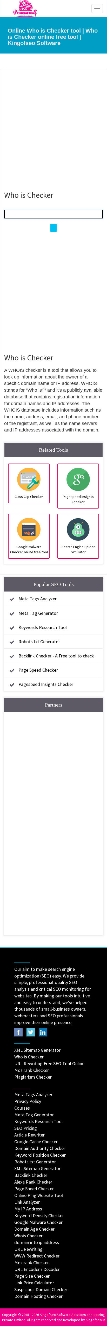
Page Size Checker (32, 1276)
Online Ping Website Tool (38, 1195)
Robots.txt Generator (39, 642)
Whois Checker (28, 1236)
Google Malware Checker (38, 1222)
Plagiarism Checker (33, 1077)
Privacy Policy (27, 1101)
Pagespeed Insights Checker (45, 684)
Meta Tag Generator (38, 613)
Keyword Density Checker (39, 1215)
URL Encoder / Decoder (37, 1269)
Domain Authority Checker (39, 1148)
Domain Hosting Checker (38, 1296)
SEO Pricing (25, 1128)
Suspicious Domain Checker (40, 1289)
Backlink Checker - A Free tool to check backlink (50, 660)
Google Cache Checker (36, 1142)
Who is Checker (29, 1057)
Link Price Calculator (34, 1283)
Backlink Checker (30, 1175)
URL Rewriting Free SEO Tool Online (49, 1063)
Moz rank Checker (31, 1070)
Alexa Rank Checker (33, 1182)
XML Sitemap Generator (37, 1050)
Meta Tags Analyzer (37, 599)
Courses (22, 1108)
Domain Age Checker (34, 1229)
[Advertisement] (53, 127)
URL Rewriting (28, 1249)
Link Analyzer (27, 1202)
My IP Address (28, 1209)
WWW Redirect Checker (36, 1256)
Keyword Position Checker (40, 1155)
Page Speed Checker (38, 670)
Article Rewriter (29, 1135)
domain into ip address (36, 1242)
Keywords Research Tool (42, 627)
